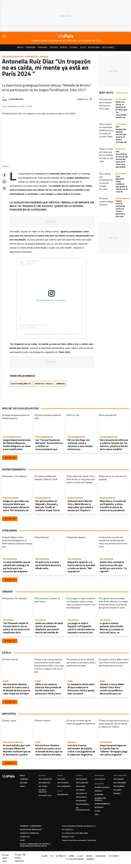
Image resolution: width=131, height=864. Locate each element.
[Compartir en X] (4, 188)
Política (98, 791)
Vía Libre (117, 790)
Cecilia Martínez (16, 99)
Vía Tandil (43, 786)
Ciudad (89, 856)
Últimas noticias (102, 787)
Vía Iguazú (80, 786)
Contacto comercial (29, 833)
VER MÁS (8, 458)
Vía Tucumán (63, 783)
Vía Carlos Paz (45, 779)
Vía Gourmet (118, 786)
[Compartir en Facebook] (4, 175)
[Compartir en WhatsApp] (4, 181)
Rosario (42, 47)
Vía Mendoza (62, 794)
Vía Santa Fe (81, 793)
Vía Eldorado (82, 783)
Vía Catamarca (64, 786)
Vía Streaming (119, 783)
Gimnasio (60, 383)
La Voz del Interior (75, 859)
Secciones (108, 47)
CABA (22, 786)
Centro (53, 47)
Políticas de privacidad (30, 830)
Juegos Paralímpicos (21, 383)
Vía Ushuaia (100, 779)
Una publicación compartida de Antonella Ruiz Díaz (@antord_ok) (51, 334)
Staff (22, 840)
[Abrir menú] (16, 36)
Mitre (71, 856)
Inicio (20, 47)
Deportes (99, 807)
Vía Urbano (118, 779)
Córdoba (30, 47)
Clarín (44, 856)
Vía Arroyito (44, 783)
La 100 (80, 856)
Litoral (73, 47)
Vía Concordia (82, 804)
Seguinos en (82, 99)
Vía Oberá (80, 790)
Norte (63, 47)
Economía (99, 794)
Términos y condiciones (31, 826)
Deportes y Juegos (37, 57)
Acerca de (25, 837)
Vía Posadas (81, 779)
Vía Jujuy (61, 779)
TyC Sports (114, 856)
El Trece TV (61, 856)
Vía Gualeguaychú (13, 57)
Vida (97, 815)
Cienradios (101, 856)
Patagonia (94, 47)
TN (52, 856)
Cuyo (83, 47)
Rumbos (117, 793)
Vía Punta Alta (45, 796)
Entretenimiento (102, 804)
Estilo (97, 811)
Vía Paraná (81, 801)
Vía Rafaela (81, 797)
